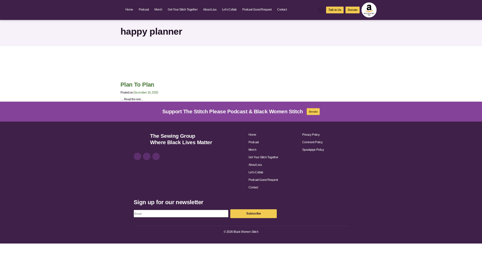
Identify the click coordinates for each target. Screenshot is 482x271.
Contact (282, 9)
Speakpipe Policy (313, 149)
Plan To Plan (137, 84)
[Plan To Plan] (154, 64)
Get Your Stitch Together (183, 9)
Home (129, 9)
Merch (158, 9)
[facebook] (146, 156)
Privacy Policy (311, 134)
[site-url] (140, 139)
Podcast (144, 9)
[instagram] (137, 156)
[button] (321, 10)
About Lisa (209, 9)
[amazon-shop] (369, 10)
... (142, 99)
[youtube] (156, 156)
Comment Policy (312, 142)
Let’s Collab (229, 9)
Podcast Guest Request (257, 9)
